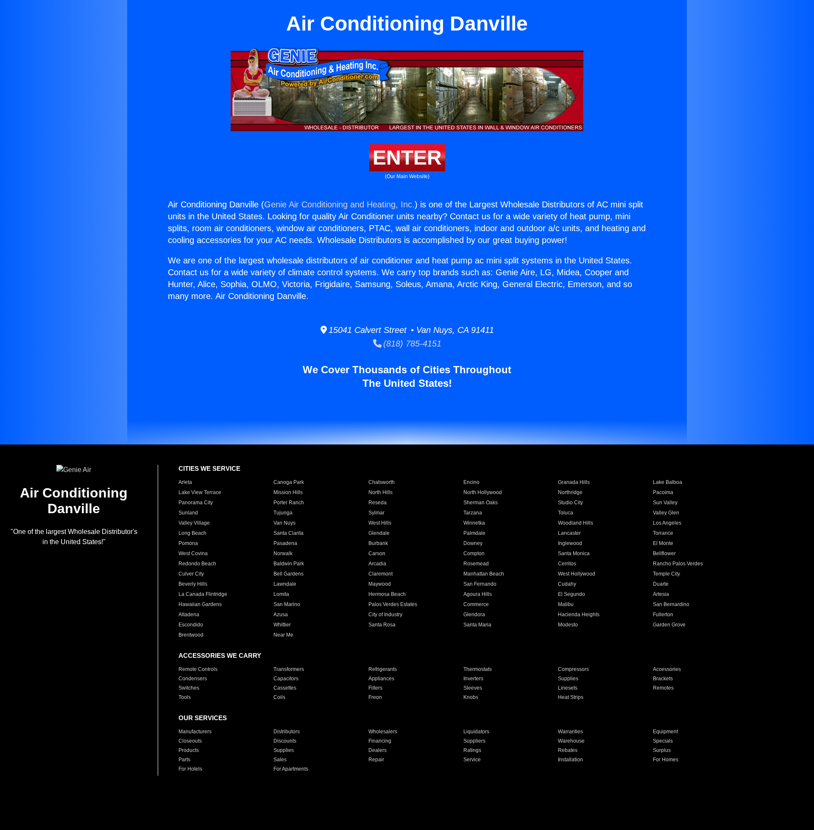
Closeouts (190, 741)
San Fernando (479, 584)
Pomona (188, 543)
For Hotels (190, 769)
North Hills (380, 492)
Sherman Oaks (480, 503)
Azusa (280, 615)
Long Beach (192, 533)
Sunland (188, 513)
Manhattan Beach (483, 574)
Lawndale (284, 584)
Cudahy (567, 584)
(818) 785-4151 (411, 343)
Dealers (377, 750)
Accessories (667, 669)
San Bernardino (671, 604)
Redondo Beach (197, 564)
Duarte (661, 584)
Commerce (476, 604)
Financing (379, 741)
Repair (376, 760)
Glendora (474, 615)
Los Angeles (667, 523)
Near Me (283, 635)
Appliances (381, 679)
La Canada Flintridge (202, 594)
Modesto (568, 625)
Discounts (284, 741)
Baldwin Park (288, 564)
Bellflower (664, 553)
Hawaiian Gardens (200, 604)
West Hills (379, 523)
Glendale (379, 533)
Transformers (288, 669)
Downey (472, 543)
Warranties (570, 732)
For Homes (665, 760)
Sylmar (376, 513)
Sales (280, 760)
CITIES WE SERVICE (209, 468)
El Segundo (571, 594)
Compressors (573, 669)
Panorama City (195, 503)
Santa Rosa (382, 625)
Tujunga (283, 513)
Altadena (188, 615)
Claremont (380, 574)
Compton (474, 553)
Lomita (281, 594)
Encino (471, 482)
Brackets (663, 679)
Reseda (377, 503)
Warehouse (571, 741)
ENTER (407, 157)
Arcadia (377, 564)
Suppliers (474, 741)
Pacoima (663, 492)
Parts (184, 760)
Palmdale (474, 533)
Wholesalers (382, 732)
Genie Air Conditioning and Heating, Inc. (339, 204)
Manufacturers (195, 732)
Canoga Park (288, 482)
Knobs (470, 697)
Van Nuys (284, 523)
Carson (376, 553)
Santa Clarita (288, 533)
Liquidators (476, 732)
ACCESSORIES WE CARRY (219, 655)
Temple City (666, 574)
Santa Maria (477, 625)
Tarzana (472, 513)
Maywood (379, 584)
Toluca (565, 513)
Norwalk (283, 553)
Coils (279, 697)
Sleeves (472, 688)
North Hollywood (482, 492)
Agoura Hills (477, 594)
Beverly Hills (192, 584)
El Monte (663, 543)
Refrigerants (382, 669)
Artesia (661, 594)
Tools (184, 697)
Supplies (568, 679)
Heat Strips (570, 697)
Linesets (567, 688)
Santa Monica (574, 553)
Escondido (190, 625)
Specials (663, 741)
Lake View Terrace (199, 492)
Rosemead (476, 564)
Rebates (567, 750)
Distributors (286, 732)
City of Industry (385, 615)
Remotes (663, 688)
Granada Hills (574, 482)
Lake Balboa (667, 482)
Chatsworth (381, 482)
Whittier (282, 625)
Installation (570, 760)
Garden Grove (669, 625)
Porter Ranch (288, 503)
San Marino (286, 604)
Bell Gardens (288, 574)
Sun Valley (665, 503)
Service (472, 760)
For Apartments (290, 769)
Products (188, 750)
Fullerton (663, 615)
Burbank (378, 543)
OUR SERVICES (202, 717)
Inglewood (570, 543)
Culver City (191, 574)
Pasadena (285, 543)
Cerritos (567, 564)
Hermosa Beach (387, 594)
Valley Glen (666, 513)
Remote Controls (197, 669)
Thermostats (477, 669)
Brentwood (191, 635)
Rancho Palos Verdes (678, 564)
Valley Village (194, 523)
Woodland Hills (575, 523)
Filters (375, 688)
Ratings (472, 750)
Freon (375, 697)
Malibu (566, 604)
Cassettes (284, 688)
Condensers (192, 679)
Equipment (665, 732)
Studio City (570, 503)
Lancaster (569, 533)
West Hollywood (576, 574)
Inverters (473, 679)
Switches (188, 688)
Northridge (570, 492)
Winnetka (474, 523)
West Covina (193, 553)
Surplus (662, 750)
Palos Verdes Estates (392, 604)
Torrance (663, 533)
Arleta (185, 482)
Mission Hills (288, 492)
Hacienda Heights (578, 615)
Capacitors (285, 679)
